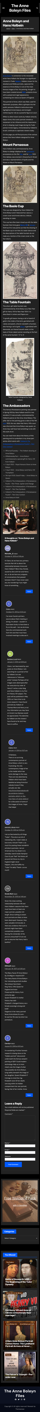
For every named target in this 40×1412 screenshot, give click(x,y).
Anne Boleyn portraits (27, 1324)
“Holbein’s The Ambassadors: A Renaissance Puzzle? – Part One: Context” (18, 444)
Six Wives (18, 1293)
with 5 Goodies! (20, 1205)
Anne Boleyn (7, 76)
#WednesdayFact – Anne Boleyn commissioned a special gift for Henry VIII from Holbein (20, 459)
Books (8, 1355)
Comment (9, 1114)
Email (7, 1150)
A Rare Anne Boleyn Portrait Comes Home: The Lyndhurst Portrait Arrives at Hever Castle (19, 1345)
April (4, 423)
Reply (29, 591)
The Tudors (10, 1262)
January (32, 225)
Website (8, 1156)
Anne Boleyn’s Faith (12, 498)
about (22, 327)
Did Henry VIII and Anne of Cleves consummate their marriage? (18, 1313)
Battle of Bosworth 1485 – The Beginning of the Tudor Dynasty (18, 1282)
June (30, 154)
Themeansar (20, 1409)
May (21, 154)
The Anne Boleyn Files (20, 8)
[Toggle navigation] (3, 8)
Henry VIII (9, 1293)
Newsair (30, 1406)
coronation (30, 151)
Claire (8, 609)
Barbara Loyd (12, 659)
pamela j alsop (10, 827)
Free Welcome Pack (20, 1198)
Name (7, 1143)
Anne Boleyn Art (11, 1324)
